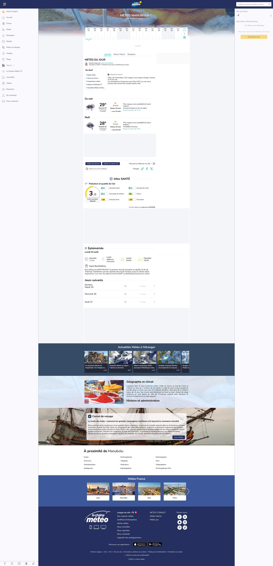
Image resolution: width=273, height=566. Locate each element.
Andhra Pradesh (96, 9)
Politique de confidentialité (157, 552)
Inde (89, 9)
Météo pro (154, 519)
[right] (187, 359)
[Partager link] (142, 168)
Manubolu (103, 9)
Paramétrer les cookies (175, 552)
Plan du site (118, 552)
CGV (110, 552)
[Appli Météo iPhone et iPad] (140, 544)
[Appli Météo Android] (155, 544)
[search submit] (269, 4)
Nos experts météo (125, 516)
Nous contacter (123, 534)
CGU (105, 552)
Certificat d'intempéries (127, 519)
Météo (85, 9)
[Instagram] (185, 522)
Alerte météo (122, 523)
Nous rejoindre (123, 530)
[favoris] (151, 15)
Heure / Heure (119, 54)
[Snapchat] (179, 522)
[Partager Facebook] (147, 168)
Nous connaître (123, 527)
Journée (108, 54)
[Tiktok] (185, 527)
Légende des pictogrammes (129, 537)
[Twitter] (185, 517)
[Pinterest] (179, 527)
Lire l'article (178, 437)
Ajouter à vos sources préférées (98, 169)
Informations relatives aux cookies (134, 552)
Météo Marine (156, 516)
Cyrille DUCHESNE (107, 63)
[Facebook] (179, 517)
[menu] (5, 4)
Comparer (131, 54)
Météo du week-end (111, 164)
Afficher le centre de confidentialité (137, 555)
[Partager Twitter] (151, 168)
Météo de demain (93, 164)
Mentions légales (96, 552)
